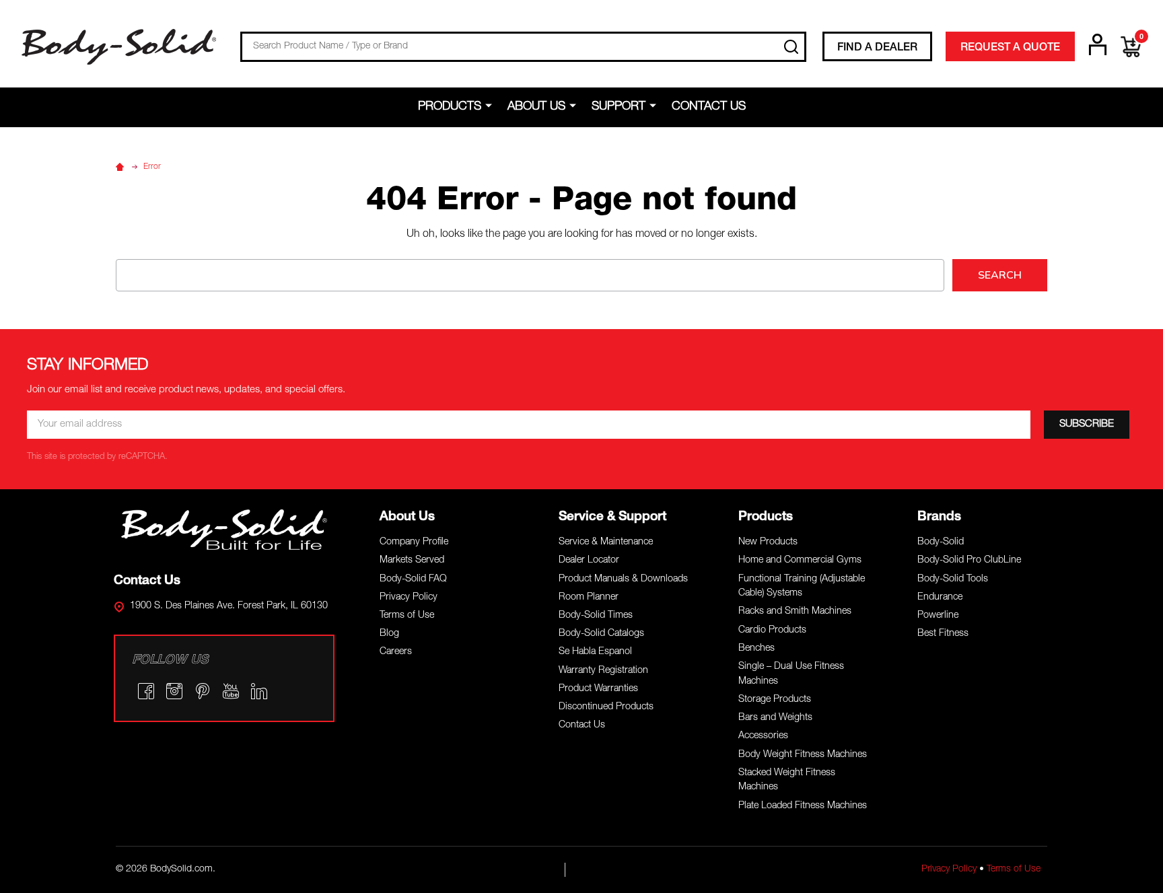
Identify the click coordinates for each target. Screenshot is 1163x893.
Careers (396, 652)
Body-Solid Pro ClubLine (969, 560)
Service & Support (612, 517)
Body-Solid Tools (952, 579)
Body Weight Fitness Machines (802, 755)
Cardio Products (772, 630)
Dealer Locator (589, 560)
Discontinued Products (606, 707)
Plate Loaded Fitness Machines (802, 806)
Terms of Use (407, 615)
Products (449, 107)
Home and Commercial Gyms (799, 560)
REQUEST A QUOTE (1010, 48)
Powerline (937, 615)
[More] (491, 106)
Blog (389, 634)
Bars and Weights (775, 718)
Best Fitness (942, 634)
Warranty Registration (603, 671)
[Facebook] (146, 691)
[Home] (122, 167)
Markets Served (412, 560)
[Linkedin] (259, 691)
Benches (756, 648)
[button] (224, 529)
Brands (939, 517)
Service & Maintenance (606, 542)
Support (618, 107)
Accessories (763, 736)
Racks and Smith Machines (794, 611)
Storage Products (774, 700)
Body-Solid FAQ (413, 579)
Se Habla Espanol (595, 652)
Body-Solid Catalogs (601, 634)
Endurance (939, 597)
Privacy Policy (408, 597)
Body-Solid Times (596, 615)
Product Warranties (598, 689)
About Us (536, 107)
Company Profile (414, 542)
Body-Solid (940, 542)
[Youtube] (231, 691)
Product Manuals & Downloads (623, 579)
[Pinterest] (202, 691)
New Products (768, 542)
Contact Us (709, 107)
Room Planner (589, 597)
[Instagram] (174, 691)
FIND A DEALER (877, 48)
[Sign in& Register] (1097, 44)
